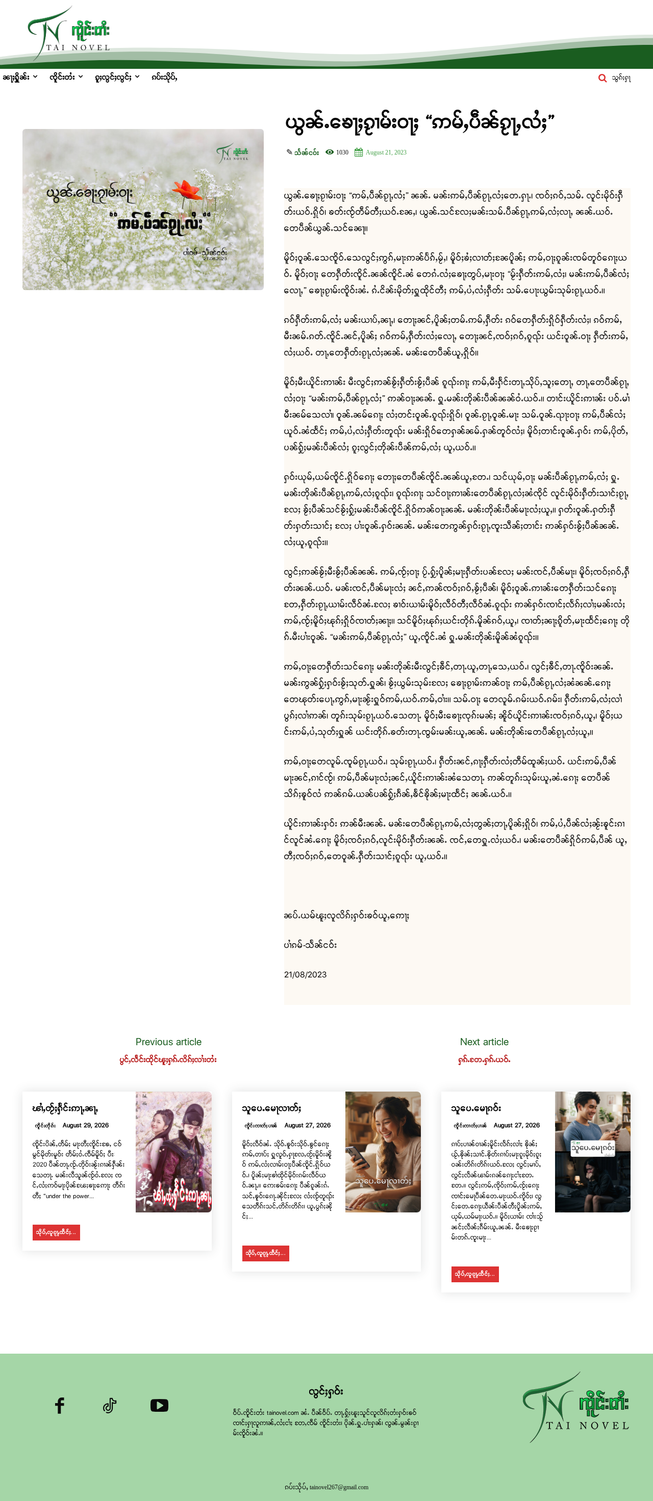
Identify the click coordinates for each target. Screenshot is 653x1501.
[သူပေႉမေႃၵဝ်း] (593, 1152)
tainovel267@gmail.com (339, 1487)
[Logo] (579, 1408)
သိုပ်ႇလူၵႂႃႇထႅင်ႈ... (56, 1232)
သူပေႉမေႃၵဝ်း (476, 1109)
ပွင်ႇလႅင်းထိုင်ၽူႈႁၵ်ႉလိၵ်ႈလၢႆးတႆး (168, 1060)
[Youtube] (159, 1408)
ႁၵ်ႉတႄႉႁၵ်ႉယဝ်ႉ (485, 1060)
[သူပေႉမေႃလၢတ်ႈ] (383, 1152)
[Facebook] (59, 1408)
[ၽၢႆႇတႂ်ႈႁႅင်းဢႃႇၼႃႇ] (173, 1152)
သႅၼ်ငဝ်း (306, 153)
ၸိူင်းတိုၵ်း (45, 1126)
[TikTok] (109, 1408)
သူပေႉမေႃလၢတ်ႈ (272, 1109)
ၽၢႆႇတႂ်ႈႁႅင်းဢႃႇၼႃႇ (65, 1109)
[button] (612, 78)
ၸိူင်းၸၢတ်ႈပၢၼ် (261, 1126)
